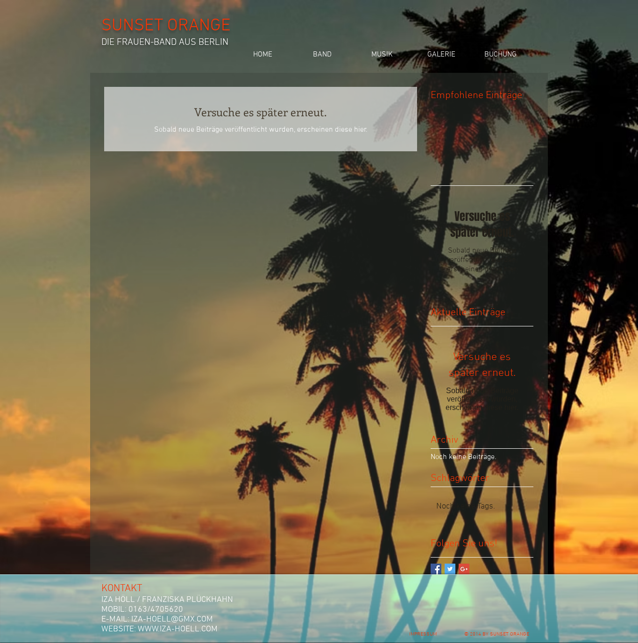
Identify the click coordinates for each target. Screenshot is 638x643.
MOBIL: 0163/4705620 (142, 610)
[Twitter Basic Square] (450, 569)
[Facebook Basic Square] (436, 569)
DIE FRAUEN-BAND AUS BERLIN (164, 42)
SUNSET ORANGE (166, 26)
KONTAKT (121, 588)
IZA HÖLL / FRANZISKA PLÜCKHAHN (167, 600)
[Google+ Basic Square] (464, 569)
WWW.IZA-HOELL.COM (178, 629)
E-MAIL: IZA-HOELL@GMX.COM (157, 619)
